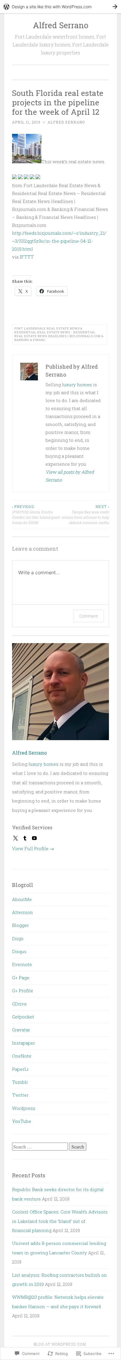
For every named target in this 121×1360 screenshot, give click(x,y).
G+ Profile (22, 990)
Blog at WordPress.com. (60, 1344)
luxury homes (77, 384)
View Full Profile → (33, 848)
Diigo (17, 938)
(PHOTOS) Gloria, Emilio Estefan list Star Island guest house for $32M (36, 514)
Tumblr (20, 1082)
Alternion (22, 912)
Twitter (20, 1095)
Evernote (22, 964)
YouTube (21, 1121)
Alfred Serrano (60, 25)
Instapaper (23, 1043)
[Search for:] (40, 1147)
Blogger (20, 925)
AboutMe (22, 899)
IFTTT (27, 257)
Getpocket (23, 1017)
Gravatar (21, 1030)
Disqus (19, 951)
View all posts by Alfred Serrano (70, 476)
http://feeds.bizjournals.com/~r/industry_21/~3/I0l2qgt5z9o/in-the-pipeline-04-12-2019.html (59, 241)
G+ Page (20, 978)
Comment (88, 615)
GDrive (19, 1004)
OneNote (21, 1056)
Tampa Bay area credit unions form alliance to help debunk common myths (85, 514)
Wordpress (23, 1108)
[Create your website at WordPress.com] (60, 6)
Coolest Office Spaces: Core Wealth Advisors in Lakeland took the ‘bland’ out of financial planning (59, 1221)
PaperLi (20, 1069)
